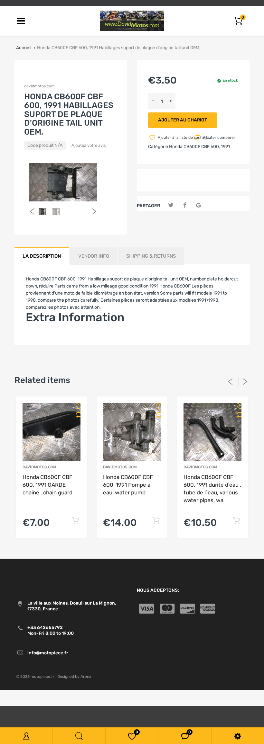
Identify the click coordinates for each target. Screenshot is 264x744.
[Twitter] (171, 205)
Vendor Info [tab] (93, 256)
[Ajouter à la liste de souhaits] (76, 406)
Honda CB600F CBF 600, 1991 (199, 146)
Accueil (23, 47)
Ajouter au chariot (182, 120)
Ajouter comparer (219, 137)
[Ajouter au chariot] (75, 521)
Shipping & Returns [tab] (151, 256)
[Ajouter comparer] (76, 415)
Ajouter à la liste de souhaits (175, 137)
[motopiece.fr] (132, 20)
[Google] (198, 205)
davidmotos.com (39, 86)
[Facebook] (185, 205)
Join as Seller (39, 336)
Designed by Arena (74, 676)
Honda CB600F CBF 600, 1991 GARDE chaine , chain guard (47, 485)
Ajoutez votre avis (88, 145)
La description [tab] (42, 256)
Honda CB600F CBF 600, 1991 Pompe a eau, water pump (128, 485)
